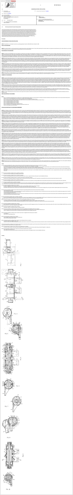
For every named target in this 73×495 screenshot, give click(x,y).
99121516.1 (9, 13)
